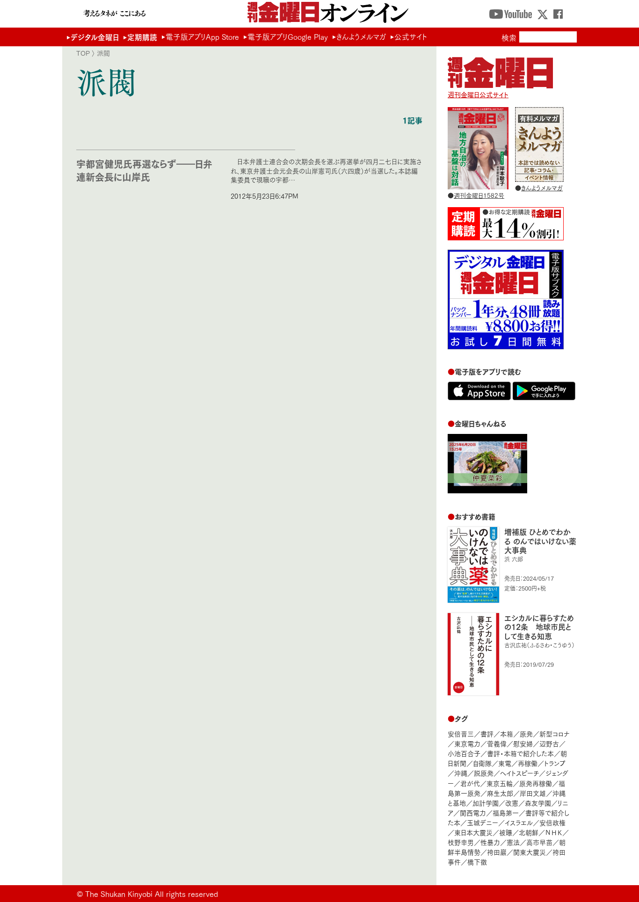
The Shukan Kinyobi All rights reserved (151, 893)
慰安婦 (523, 743)
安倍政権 (552, 822)
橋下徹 (477, 861)
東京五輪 (500, 783)
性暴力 (490, 842)
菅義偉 (497, 743)
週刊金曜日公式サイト (478, 94)
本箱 (506, 733)
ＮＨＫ (553, 832)
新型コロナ (554, 733)
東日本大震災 (473, 832)
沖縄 (460, 772)
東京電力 (467, 743)
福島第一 (506, 812)
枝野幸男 (461, 842)
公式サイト (410, 36)
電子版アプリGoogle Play (287, 36)
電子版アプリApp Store (202, 36)
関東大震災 (529, 851)
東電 (504, 763)
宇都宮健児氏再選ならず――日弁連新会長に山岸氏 (144, 170)
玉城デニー (482, 822)
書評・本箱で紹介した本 (520, 753)
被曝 (505, 832)
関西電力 (473, 812)
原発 (526, 733)
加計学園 (485, 802)
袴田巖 (497, 851)
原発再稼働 (535, 783)
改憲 (511, 802)
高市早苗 (539, 842)
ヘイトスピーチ (519, 772)
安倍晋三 (461, 733)
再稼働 (527, 763)
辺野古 (549, 743)
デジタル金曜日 (95, 36)
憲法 (513, 842)
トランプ (555, 763)
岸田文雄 (533, 792)
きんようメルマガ (361, 36)
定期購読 (142, 36)
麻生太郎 (500, 792)
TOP (83, 53)
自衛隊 (482, 763)
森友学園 (538, 802)
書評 (487, 733)
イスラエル (519, 822)
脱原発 (484, 772)
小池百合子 (464, 753)
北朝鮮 (528, 832)
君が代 (470, 783)
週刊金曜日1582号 (479, 195)
